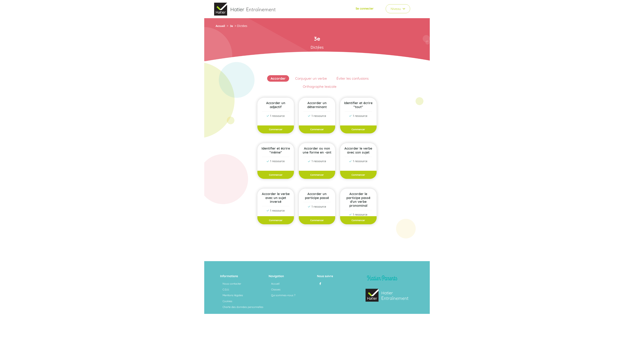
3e (231, 26)
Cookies (227, 301)
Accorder (278, 78)
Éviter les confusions (352, 78)
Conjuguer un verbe (311, 78)
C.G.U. (226, 289)
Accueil (220, 26)
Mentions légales (233, 295)
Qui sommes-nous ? (283, 295)
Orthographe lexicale (319, 86)
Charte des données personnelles (243, 307)
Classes (276, 289)
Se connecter (365, 8)
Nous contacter (232, 283)
